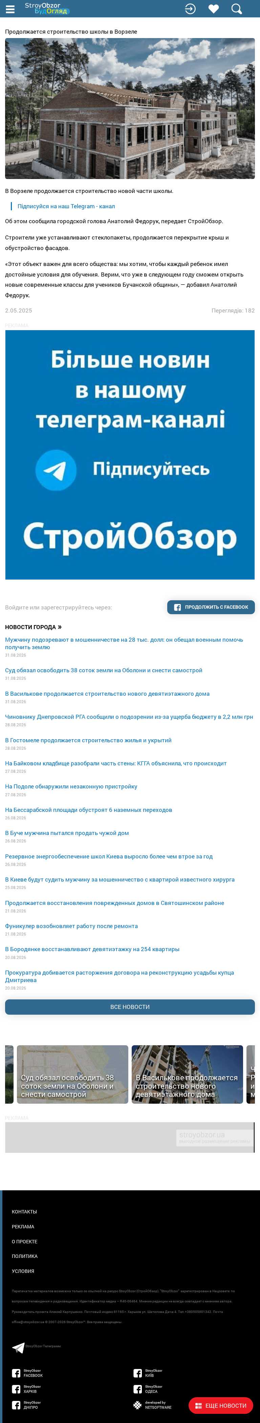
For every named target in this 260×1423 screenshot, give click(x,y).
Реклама (23, 1226)
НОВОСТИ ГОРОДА (33, 626)
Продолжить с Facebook (216, 607)
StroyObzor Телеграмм (43, 1346)
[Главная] (48, 9)
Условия (23, 1271)
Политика (25, 1256)
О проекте (24, 1241)
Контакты (24, 1211)
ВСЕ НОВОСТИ (130, 1007)
